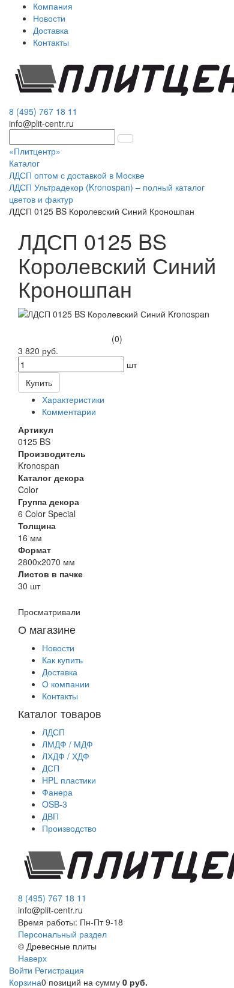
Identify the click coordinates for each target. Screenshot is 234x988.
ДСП (50, 768)
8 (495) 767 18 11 (43, 111)
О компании (65, 684)
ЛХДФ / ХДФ (65, 756)
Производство (69, 828)
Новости (49, 18)
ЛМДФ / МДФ (67, 744)
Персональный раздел (62, 934)
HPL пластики (69, 780)
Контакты (51, 42)
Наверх (32, 958)
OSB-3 (54, 804)
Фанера (57, 792)
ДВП (50, 816)
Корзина (25, 982)
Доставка (50, 30)
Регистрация (59, 970)
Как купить (62, 660)
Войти (22, 970)
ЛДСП (53, 732)
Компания (53, 6)
